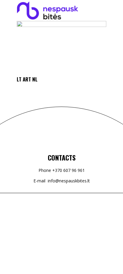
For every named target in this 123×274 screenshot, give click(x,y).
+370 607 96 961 (68, 170)
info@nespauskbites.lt (69, 181)
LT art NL (27, 79)
